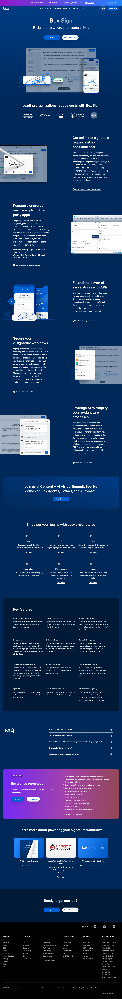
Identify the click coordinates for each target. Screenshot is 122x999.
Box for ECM (27, 959)
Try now (51, 37)
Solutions (48, 8)
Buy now (18, 799)
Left (109, 3)
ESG (4, 948)
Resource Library (87, 959)
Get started (113, 8)
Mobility (25, 953)
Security (25, 956)
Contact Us (66, 953)
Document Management (50, 945)
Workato (16, 255)
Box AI (25, 942)
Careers (5, 961)
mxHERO (24, 252)
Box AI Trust (86, 945)
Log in (103, 8)
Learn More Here (77, 814)
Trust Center (86, 942)
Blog (95, 926)
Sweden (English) (107, 953)
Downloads (85, 956)
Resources (67, 8)
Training (65, 948)
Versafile (17, 252)
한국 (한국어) (106, 975)
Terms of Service (47, 988)
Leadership (6, 945)
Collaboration (27, 948)
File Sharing (46, 942)
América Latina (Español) (109, 977)
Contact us (33, 799)
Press (5, 950)
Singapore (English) (108, 961)
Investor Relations (8, 956)
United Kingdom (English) (109, 945)
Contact (82, 8)
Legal (4, 967)
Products (40, 8)
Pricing (75, 8)
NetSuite (17, 258)
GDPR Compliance (88, 948)
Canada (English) (107, 959)
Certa (43, 250)
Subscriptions (32, 988)
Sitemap (18, 988)
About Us (6, 942)
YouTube (85, 926)
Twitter (104, 926)
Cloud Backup (47, 950)
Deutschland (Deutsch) (109, 967)
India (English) (106, 948)
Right (112, 3)
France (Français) (107, 964)
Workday (25, 250)
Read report (92, 3)
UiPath (38, 250)
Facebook (114, 926)
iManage (41, 255)
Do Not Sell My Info (78, 988)
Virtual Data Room (48, 953)
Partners (5, 964)
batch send (17, 670)
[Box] (6, 8)
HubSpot (24, 258)
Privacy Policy (62, 988)
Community (66, 945)
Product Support (67, 942)
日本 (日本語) (106, 972)
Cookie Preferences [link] (97, 988)
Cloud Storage (27, 950)
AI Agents (26, 945)
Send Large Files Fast (49, 960)
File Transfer (46, 948)
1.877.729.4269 (68, 956)
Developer (57, 8)
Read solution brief (70, 37)
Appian (31, 250)
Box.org (5, 959)
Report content (67, 950)
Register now (61, 499)
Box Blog (6, 953)
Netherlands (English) (108, 950)
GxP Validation (86, 950)
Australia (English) (107, 956)
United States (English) (109, 942)
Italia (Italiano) (106, 969)
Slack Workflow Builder (28, 255)
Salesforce (17, 250)
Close (116, 3)
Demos (84, 953)
